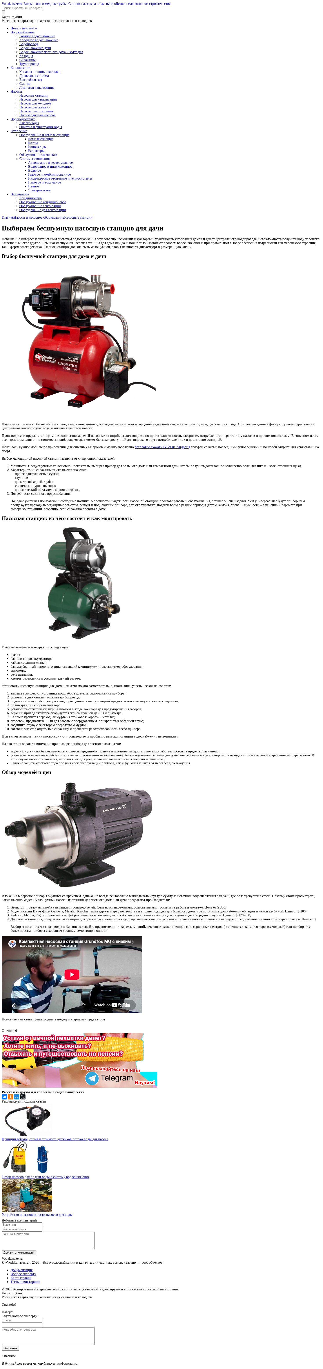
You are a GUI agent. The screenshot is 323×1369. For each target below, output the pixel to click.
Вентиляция (20, 194)
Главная (8, 217)
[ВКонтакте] (4, 1096)
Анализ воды (29, 123)
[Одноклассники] (10, 1096)
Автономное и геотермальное (50, 162)
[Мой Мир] (16, 1096)
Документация (22, 1270)
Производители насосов (37, 115)
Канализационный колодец (39, 72)
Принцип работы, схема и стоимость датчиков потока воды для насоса (55, 1139)
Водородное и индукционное (50, 166)
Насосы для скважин (35, 107)
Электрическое (39, 190)
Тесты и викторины (25, 1282)
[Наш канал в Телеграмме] (79, 1086)
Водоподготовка (23, 119)
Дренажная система (34, 75)
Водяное (34, 170)
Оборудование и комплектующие (44, 135)
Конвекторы (37, 147)
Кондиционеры (30, 198)
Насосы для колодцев (35, 103)
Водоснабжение (22, 32)
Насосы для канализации (38, 99)
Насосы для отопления (36, 111)
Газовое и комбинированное (49, 174)
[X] (22, 1096)
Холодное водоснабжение (38, 40)
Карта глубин (21, 1278)
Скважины (27, 60)
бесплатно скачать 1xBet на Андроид (162, 447)
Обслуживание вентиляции (40, 206)
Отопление (19, 131)
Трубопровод (29, 64)
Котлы (33, 143)
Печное (33, 186)
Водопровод (28, 44)
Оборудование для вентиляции (42, 210)
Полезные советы (24, 28)
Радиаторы (36, 151)
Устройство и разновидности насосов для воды (37, 1214)
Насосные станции (33, 95)
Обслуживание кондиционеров (42, 202)
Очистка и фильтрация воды (40, 127)
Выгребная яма (30, 79)
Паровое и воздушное (44, 182)
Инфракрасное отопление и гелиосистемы (60, 178)
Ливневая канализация (36, 87)
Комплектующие (40, 139)
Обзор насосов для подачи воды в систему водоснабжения (45, 1177)
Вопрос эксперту (23, 1274)
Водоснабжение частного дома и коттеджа (51, 52)
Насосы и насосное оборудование (39, 217)
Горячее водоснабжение (37, 36)
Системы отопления (34, 158)
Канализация (20, 68)
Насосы (16, 91)
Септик (25, 83)
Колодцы (26, 56)
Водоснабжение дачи (35, 48)
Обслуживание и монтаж (38, 155)
